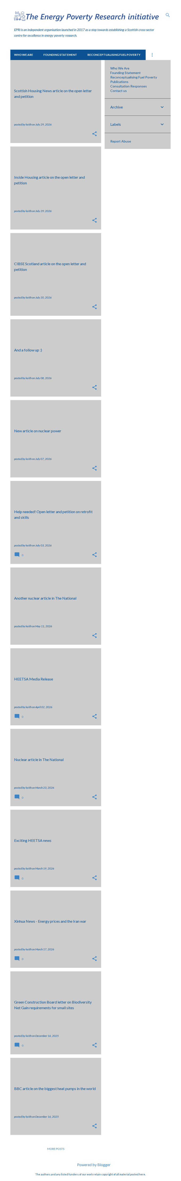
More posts (55, 1149)
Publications (119, 82)
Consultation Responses (128, 86)
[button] (94, 134)
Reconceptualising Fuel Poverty (113, 54)
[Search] (168, 15)
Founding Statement (60, 54)
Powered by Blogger (93, 1164)
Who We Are (23, 54)
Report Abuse (120, 141)
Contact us (118, 91)
